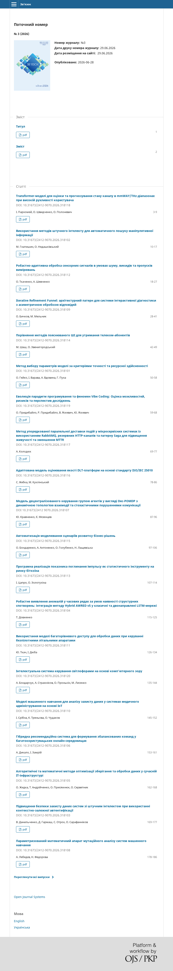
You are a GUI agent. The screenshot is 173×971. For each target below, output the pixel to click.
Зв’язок (25, 4)
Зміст (20, 146)
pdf (24, 135)
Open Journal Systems (29, 897)
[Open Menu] (14, 4)
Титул (20, 126)
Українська (22, 927)
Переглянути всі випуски (32, 877)
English (19, 921)
